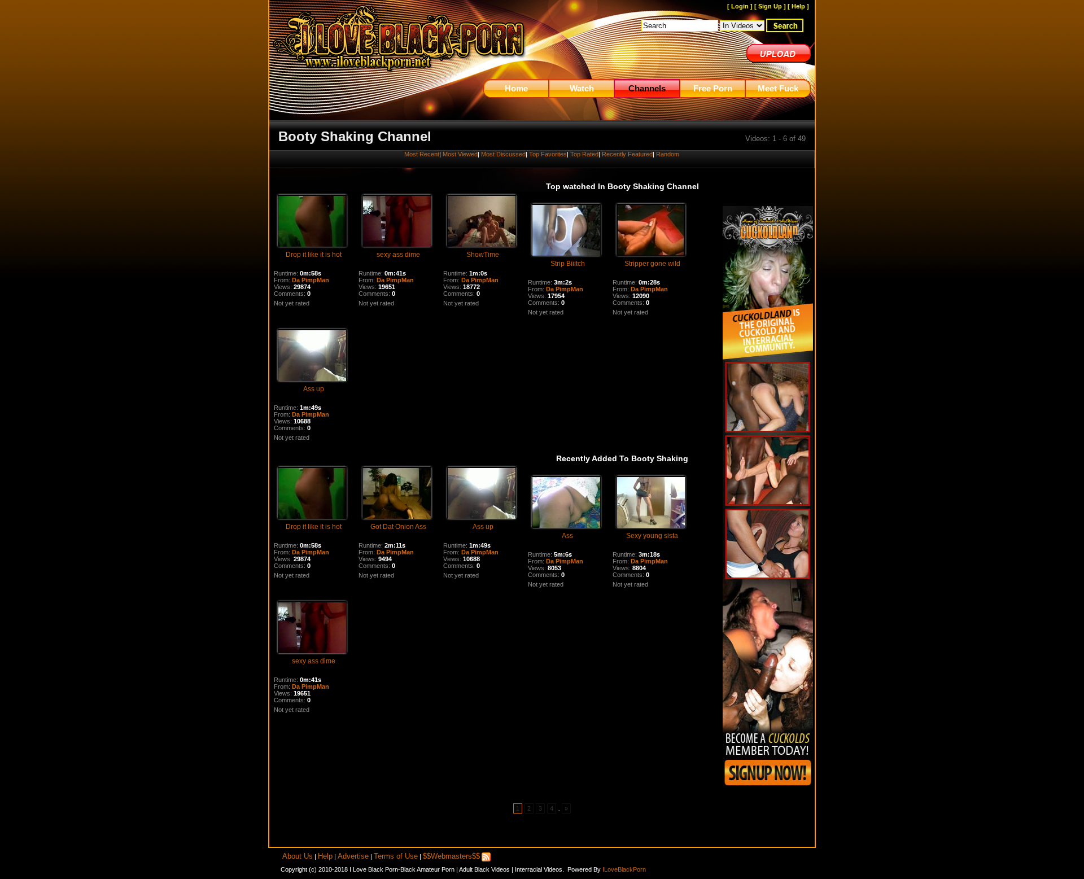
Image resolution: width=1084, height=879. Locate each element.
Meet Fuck (778, 88)
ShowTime (482, 255)
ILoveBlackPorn (624, 869)
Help (798, 6)
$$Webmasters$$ (451, 856)
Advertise (353, 856)
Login (740, 6)
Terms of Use (396, 856)
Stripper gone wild (652, 264)
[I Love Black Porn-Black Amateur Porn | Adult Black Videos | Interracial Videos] (399, 76)
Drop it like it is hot (314, 255)
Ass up (313, 389)
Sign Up (770, 6)
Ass (567, 536)
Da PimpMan (310, 280)
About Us (297, 856)
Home (516, 88)
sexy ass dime (398, 255)
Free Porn (712, 88)
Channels (647, 88)
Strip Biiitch (567, 264)
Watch (582, 88)
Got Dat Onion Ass (398, 527)
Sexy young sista (652, 536)
